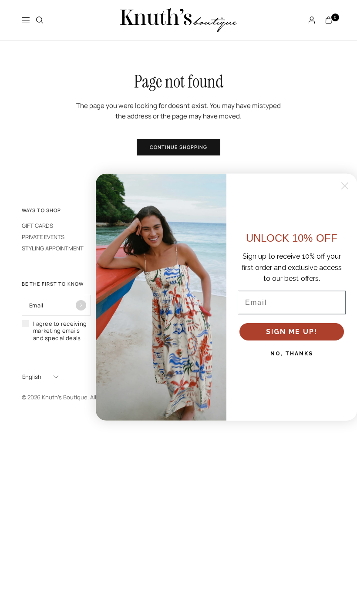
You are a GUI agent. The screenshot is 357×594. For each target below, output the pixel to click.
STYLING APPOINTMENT (53, 248)
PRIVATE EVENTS (43, 237)
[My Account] (312, 20)
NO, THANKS (291, 354)
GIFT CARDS (37, 226)
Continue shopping (179, 147)
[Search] (40, 20)
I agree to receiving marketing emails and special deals (60, 330)
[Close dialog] (345, 186)
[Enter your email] (81, 305)
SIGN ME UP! (291, 331)
